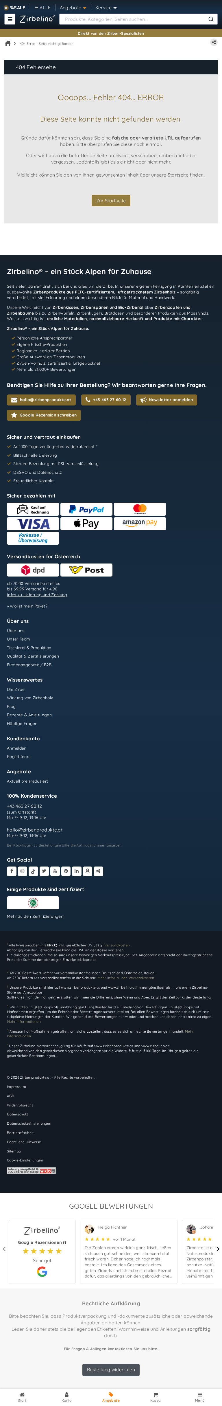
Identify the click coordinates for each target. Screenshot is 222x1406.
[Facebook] (11, 871)
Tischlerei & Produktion (29, 647)
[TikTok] (33, 871)
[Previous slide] (4, 1249)
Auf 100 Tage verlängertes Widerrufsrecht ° (55, 446)
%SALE (17, 7)
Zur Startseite (111, 200)
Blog (11, 706)
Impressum (16, 1086)
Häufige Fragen (22, 723)
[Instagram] (22, 871)
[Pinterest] (66, 871)
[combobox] (138, 19)
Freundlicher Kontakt (33, 480)
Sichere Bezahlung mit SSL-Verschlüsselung (56, 463)
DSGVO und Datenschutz (37, 472)
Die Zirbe (16, 689)
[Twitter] (44, 871)
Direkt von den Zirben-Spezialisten (111, 33)
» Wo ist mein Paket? (27, 606)
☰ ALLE (42, 7)
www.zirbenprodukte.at (80, 987)
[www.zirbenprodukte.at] (37, 19)
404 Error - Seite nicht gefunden (47, 43)
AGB (10, 1096)
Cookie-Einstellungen (25, 1160)
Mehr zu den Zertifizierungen (35, 916)
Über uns (16, 630)
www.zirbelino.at (122, 987)
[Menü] (9, 19)
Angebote (71, 7)
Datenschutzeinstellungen (29, 1123)
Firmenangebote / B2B (29, 664)
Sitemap (14, 1151)
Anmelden (17, 747)
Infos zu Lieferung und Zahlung (37, 594)
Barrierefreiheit (20, 1132)
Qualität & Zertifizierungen (33, 656)
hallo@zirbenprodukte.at (34, 829)
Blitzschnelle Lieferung (35, 455)
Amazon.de (32, 992)
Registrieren (19, 756)
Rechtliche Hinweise (24, 1142)
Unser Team (18, 639)
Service (103, 7)
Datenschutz (17, 1114)
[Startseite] (7, 43)
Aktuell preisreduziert (27, 780)
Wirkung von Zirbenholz (30, 697)
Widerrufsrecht (20, 1105)
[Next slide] (218, 1249)
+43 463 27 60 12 (24, 806)
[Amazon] (87, 871)
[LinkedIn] (77, 871)
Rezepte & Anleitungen (29, 714)
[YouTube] (55, 871)
